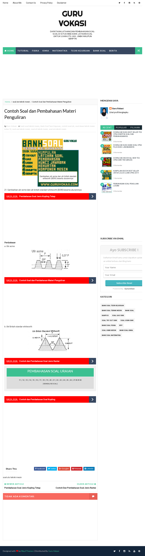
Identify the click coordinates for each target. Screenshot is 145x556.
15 (33, 380)
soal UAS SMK (118, 315)
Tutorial (23, 50)
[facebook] (124, 3)
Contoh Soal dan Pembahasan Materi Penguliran (42, 280)
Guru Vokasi (118, 108)
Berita (113, 50)
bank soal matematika (111, 335)
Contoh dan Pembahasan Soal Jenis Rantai (39, 361)
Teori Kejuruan (80, 50)
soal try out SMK (109, 320)
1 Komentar (117, 178)
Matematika (59, 50)
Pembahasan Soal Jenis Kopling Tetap (37, 196)
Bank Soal (99, 50)
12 (23, 380)
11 (20, 380)
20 (50, 380)
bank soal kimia (126, 330)
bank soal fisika (109, 325)
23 (60, 380)
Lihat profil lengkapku (118, 112)
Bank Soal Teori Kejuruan (50, 126)
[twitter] (119, 3)
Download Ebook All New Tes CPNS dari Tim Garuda (126, 159)
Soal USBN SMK (127, 320)
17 (40, 380)
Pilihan (135, 127)
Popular (121, 127)
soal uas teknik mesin (21, 129)
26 (71, 380)
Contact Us (31, 3)
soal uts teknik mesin (21, 102)
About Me (17, 3)
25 (67, 380)
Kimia (45, 50)
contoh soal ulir (68, 126)
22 (57, 380)
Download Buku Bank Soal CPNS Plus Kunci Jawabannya (127, 146)
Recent (107, 127)
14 (30, 380)
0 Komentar (117, 142)
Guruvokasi (129, 288)
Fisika (35, 50)
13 (26, 380)
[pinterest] (139, 3)
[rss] (134, 3)
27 (74, 380)
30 (80, 380)
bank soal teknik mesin (30, 126)
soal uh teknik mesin (39, 129)
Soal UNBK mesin (109, 330)
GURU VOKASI (72, 18)
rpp (120, 325)
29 (78, 380)
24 (64, 380)
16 (37, 380)
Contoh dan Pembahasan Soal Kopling (37, 399)
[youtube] (134, 551)
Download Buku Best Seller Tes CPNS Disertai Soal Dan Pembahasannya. (127, 134)
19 (47, 380)
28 (76, 380)
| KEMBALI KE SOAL (50, 384)
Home (5, 3)
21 (54, 380)
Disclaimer (61, 3)
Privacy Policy (46, 3)
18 (43, 380)
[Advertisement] (72, 76)
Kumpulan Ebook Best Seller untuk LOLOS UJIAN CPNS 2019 (126, 172)
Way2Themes (27, 551)
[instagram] (129, 3)
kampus (105, 315)
